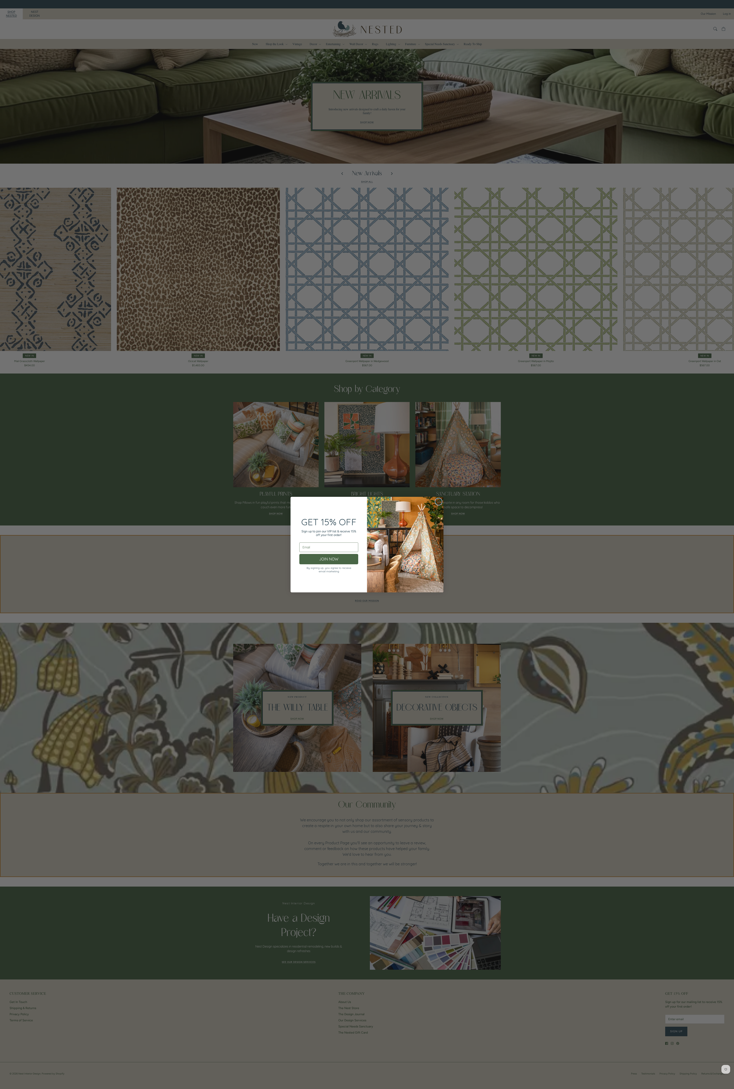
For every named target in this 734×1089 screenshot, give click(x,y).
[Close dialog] (438, 501)
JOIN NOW (328, 559)
